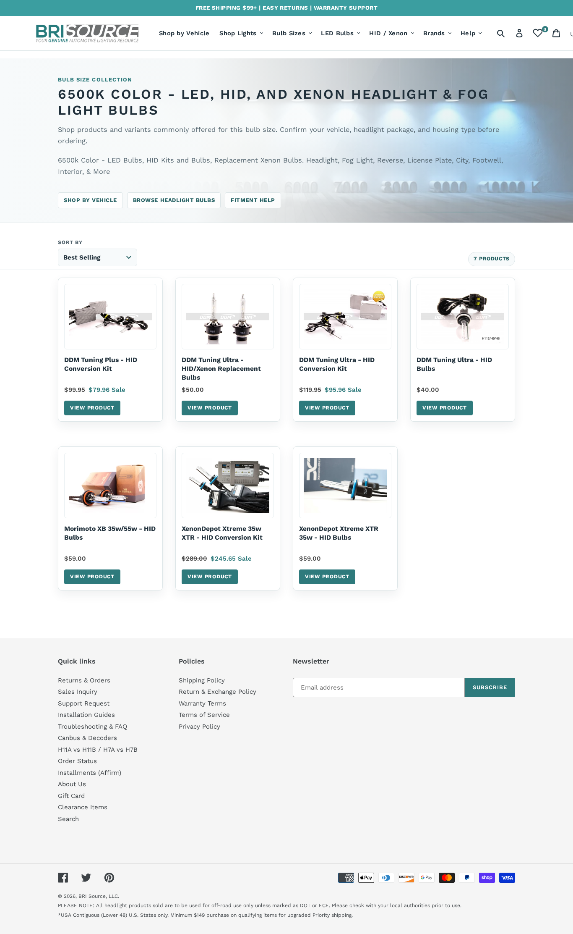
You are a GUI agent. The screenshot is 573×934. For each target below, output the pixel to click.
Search (68, 819)
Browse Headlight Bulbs (174, 200)
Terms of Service (204, 715)
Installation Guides (86, 715)
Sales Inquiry (77, 691)
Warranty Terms (202, 703)
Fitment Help (253, 200)
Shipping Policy (202, 680)
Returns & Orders (84, 680)
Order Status (77, 761)
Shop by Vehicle (90, 200)
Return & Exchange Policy (217, 691)
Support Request (83, 703)
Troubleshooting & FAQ (92, 726)
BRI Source (92, 896)
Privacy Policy (199, 726)
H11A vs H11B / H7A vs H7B (98, 749)
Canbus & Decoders (87, 738)
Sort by (70, 242)
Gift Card (71, 796)
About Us (72, 784)
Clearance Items (82, 807)
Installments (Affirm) (89, 773)
